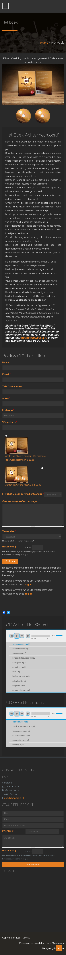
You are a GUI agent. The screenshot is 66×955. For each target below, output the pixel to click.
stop (28, 636)
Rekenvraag (9, 546)
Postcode (8, 410)
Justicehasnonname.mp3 (23, 726)
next (22, 636)
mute (53, 636)
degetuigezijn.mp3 (21, 644)
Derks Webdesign (55, 943)
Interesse (8, 831)
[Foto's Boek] (33, 84)
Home (44, 42)
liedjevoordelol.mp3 (20, 676)
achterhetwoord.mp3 (21, 690)
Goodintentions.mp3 (21, 731)
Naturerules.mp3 (20, 722)
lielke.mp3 (16, 672)
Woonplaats (9, 422)
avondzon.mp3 (18, 667)
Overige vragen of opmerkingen (20, 501)
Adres (6, 398)
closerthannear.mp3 (21, 736)
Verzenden (9, 531)
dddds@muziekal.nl (34, 338)
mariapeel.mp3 (18, 662)
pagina (28, 584)
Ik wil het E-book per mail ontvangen (23, 494)
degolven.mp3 (18, 686)
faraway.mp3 (18, 745)
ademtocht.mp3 (19, 681)
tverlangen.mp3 (19, 653)
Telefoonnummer (12, 386)
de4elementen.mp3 (20, 649)
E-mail (6, 374)
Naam (6, 362)
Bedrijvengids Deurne (53, 948)
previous (11, 636)
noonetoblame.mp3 (20, 740)
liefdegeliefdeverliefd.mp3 (23, 658)
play (17, 636)
